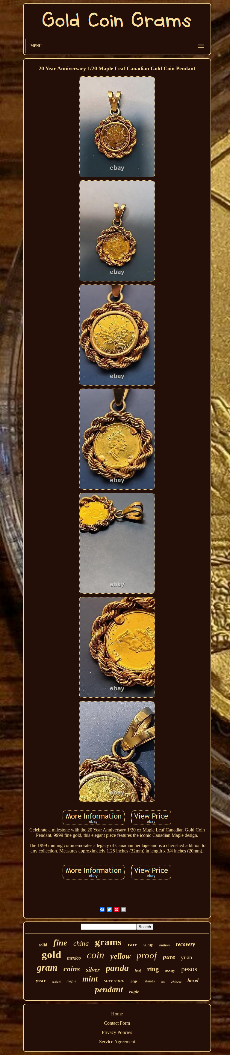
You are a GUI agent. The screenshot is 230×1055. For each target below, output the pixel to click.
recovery (185, 944)
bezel (193, 980)
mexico (74, 957)
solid (43, 945)
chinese (176, 982)
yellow (120, 956)
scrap (148, 944)
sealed (56, 982)
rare (132, 944)
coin (95, 954)
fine (60, 942)
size (163, 982)
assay (170, 970)
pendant (109, 989)
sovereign (114, 980)
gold (51, 954)
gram (47, 967)
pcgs (134, 981)
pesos (189, 969)
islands (149, 981)
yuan (186, 957)
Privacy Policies (117, 1032)
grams (108, 941)
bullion (164, 945)
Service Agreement (117, 1041)
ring (153, 969)
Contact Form (117, 1023)
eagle (134, 991)
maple (71, 981)
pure (169, 956)
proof (147, 955)
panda (117, 968)
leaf (138, 970)
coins (71, 969)
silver (93, 969)
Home (117, 1013)
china (81, 943)
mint (90, 978)
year (41, 980)
